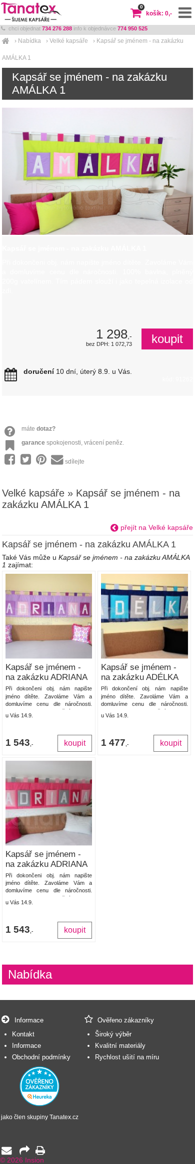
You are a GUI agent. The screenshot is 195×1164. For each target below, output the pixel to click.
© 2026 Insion (22, 1160)
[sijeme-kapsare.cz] (6, 40)
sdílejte (74, 461)
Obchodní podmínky (41, 1057)
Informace (26, 1045)
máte (39, 428)
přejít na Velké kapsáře (155, 527)
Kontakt (23, 1034)
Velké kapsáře (69, 40)
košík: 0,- (156, 13)
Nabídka (29, 40)
